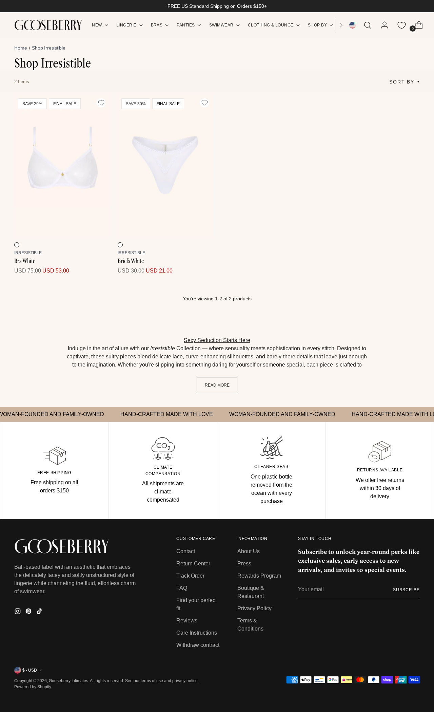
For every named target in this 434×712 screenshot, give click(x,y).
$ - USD (29, 670)
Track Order (190, 576)
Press (244, 563)
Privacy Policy (254, 608)
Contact (185, 551)
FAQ (181, 588)
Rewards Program (259, 576)
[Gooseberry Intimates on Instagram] (18, 612)
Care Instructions (196, 633)
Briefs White (131, 261)
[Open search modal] (367, 25)
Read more (217, 385)
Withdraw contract (197, 645)
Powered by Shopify (32, 687)
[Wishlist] (402, 25)
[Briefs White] (165, 165)
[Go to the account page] (382, 25)
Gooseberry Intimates (68, 680)
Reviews (186, 620)
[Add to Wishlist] (101, 103)
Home (20, 48)
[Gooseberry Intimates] (48, 25)
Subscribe (406, 589)
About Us (248, 551)
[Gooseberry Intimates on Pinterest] (29, 612)
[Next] (341, 25)
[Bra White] (62, 165)
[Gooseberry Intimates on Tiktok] (40, 612)
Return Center (193, 563)
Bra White (24, 261)
